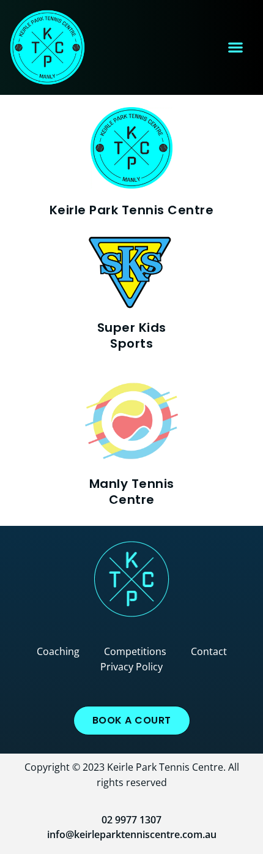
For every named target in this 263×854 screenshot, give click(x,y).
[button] (235, 47)
